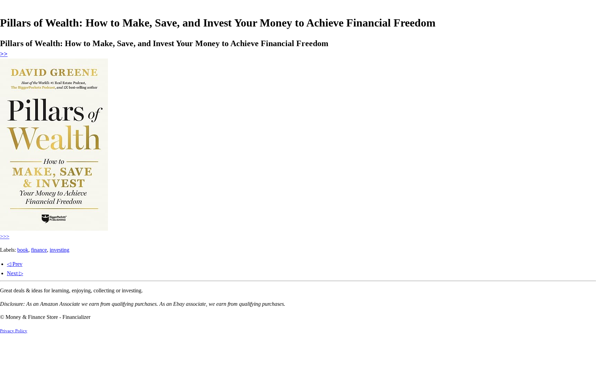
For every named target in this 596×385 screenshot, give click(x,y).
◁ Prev (14, 264)
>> (4, 54)
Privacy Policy (13, 331)
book (22, 250)
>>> (4, 236)
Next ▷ (15, 273)
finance (39, 250)
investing (59, 250)
